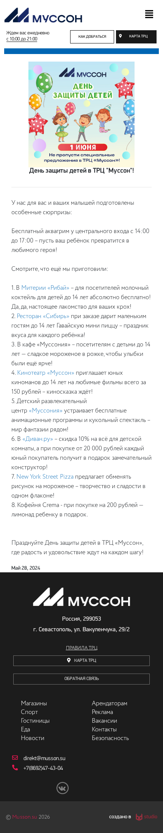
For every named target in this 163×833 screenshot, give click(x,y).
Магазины (34, 704)
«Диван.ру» (37, 439)
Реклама (102, 712)
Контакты (104, 730)
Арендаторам (109, 704)
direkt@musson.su (44, 759)
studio (150, 817)
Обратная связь (81, 679)
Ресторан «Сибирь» (43, 317)
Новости (32, 739)
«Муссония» (46, 411)
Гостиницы (35, 721)
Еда (25, 730)
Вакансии (104, 721)
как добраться (92, 37)
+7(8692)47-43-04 (43, 768)
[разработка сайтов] (138, 817)
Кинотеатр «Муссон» (45, 373)
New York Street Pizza (45, 477)
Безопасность (110, 739)
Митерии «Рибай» (45, 288)
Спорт (29, 712)
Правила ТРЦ (81, 648)
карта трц (138, 36)
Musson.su (24, 817)
